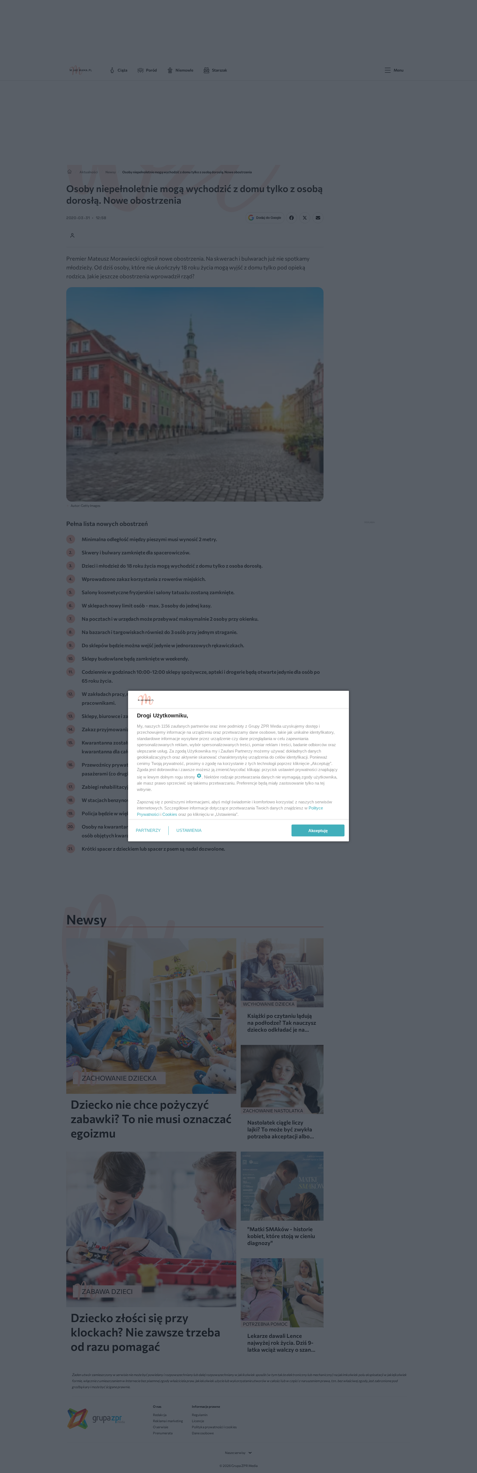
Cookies (169, 814)
